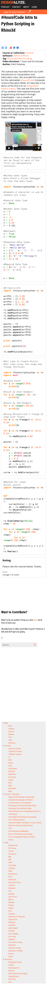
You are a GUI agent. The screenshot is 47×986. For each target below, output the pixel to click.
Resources (8, 959)
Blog (6, 723)
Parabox (11, 905)
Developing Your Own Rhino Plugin (19, 808)
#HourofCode (14, 58)
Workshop (11, 922)
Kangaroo (11, 894)
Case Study (12, 865)
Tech (10, 737)
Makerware (12, 774)
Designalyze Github (15, 962)
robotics (11, 954)
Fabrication (12, 880)
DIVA (10, 760)
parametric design (14, 948)
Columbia (11, 868)
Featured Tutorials (14, 749)
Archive (10, 840)
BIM (9, 857)
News (10, 726)
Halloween (11, 888)
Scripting (27, 58)
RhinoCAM (11, 788)
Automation (12, 854)
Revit (10, 783)
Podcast (5, 7)
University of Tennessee (16, 917)
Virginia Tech (12, 919)
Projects (11, 731)
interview (11, 931)
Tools (10, 740)
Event (10, 877)
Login (34, 7)
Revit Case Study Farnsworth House (20, 825)
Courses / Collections (12, 794)
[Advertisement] (23, 39)
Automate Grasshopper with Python (20, 800)
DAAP (10, 871)
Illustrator (11, 771)
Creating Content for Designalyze (19, 803)
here (35, 620)
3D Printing (12, 848)
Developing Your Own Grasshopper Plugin (22, 806)
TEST (10, 828)
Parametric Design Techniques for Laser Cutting (24, 823)
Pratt (10, 911)
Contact (16, 7)
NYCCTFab (12, 979)
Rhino (26, 55)
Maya (10, 791)
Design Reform (13, 976)
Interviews (11, 743)
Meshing (11, 902)
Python (17, 55)
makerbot (11, 939)
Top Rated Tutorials (15, 751)
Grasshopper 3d (13, 968)
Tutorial (30, 52)
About (26, 7)
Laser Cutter (12, 897)
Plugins (10, 908)
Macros (10, 899)
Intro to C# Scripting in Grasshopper (20, 834)
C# (9, 757)
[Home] (13, 2)
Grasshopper (12, 768)
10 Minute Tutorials (15, 754)
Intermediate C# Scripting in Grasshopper (22, 817)
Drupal (10, 763)
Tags (6, 843)
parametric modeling (15, 951)
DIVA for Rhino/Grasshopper (17, 973)
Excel (10, 766)
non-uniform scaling (15, 942)
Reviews (11, 734)
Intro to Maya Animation (16, 820)
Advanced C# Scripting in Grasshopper (21, 797)
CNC (9, 860)
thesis (10, 956)
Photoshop (12, 777)
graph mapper (13, 928)
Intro (10, 891)
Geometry (11, 885)
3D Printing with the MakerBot (18, 831)
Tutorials (8, 746)
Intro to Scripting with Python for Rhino (21, 837)
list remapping (13, 934)
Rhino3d (11, 971)
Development (12, 874)
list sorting (12, 936)
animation (11, 925)
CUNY (10, 862)
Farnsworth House (14, 882)
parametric (12, 945)
